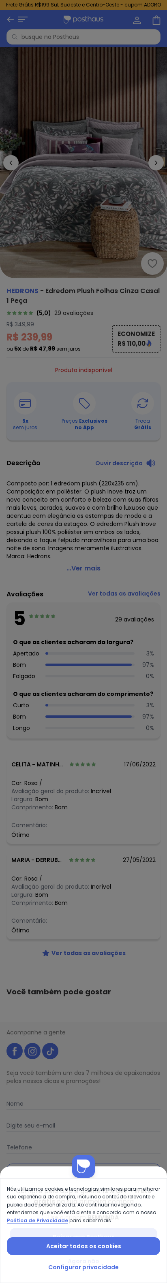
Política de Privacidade (37, 1220)
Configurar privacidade (83, 1267)
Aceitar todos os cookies (83, 1246)
